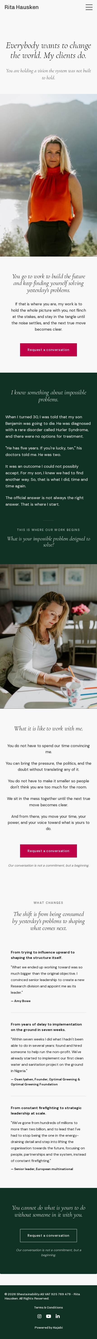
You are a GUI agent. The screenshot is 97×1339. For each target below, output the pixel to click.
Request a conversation (48, 350)
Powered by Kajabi (49, 1328)
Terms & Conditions (48, 1307)
